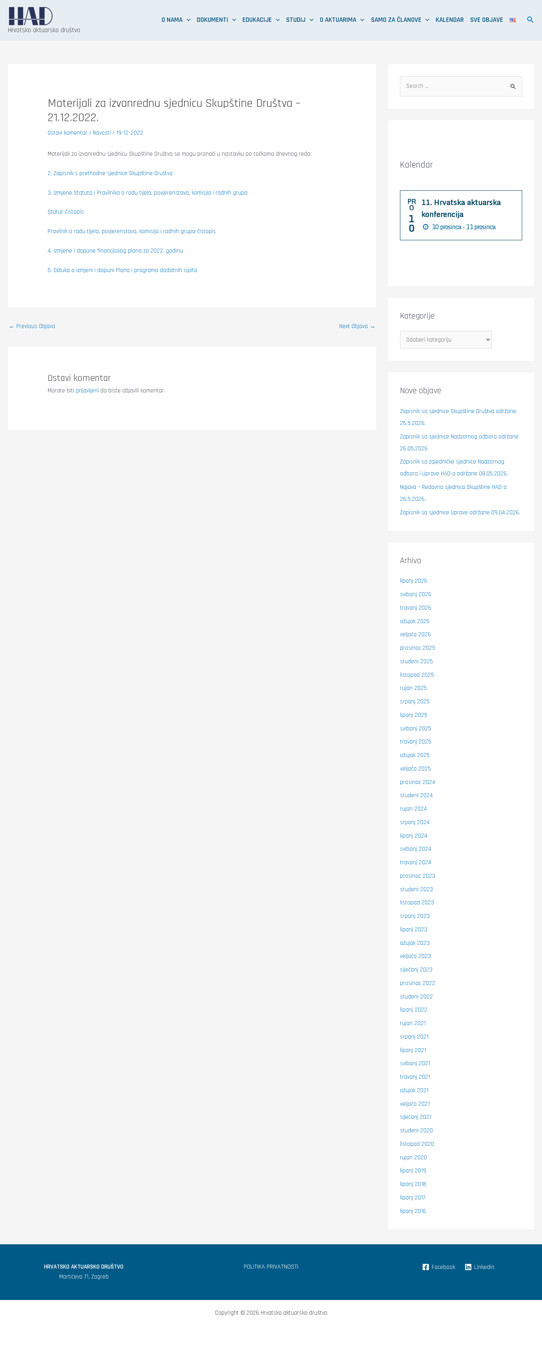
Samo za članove (396, 19)
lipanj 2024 (413, 836)
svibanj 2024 (415, 849)
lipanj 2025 (413, 715)
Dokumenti (212, 19)
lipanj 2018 (413, 1184)
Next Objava (357, 326)
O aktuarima (338, 19)
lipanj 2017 (412, 1197)
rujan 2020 (413, 1157)
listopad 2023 (417, 902)
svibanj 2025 (415, 728)
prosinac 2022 (417, 983)
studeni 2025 (416, 661)
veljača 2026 (415, 634)
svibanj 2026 (415, 594)
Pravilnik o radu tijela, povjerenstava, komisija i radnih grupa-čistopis (132, 231)
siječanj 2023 (416, 969)
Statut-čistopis (66, 212)
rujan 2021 (413, 1023)
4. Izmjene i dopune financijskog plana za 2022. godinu (115, 251)
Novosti (102, 133)
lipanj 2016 (413, 1211)
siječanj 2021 (415, 1117)
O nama (172, 19)
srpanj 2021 (414, 1037)
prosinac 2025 (417, 648)
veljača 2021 (415, 1104)
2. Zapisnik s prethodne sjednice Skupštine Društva (110, 173)
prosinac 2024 (417, 782)
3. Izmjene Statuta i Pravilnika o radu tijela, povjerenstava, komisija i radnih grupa (148, 193)
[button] (186, 20)
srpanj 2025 (415, 701)
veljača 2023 (415, 956)
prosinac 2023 (417, 876)
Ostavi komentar (67, 133)
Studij (296, 19)
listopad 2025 (417, 675)
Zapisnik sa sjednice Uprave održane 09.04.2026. (460, 512)
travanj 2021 (415, 1077)
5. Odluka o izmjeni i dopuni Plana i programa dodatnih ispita (122, 270)
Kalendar (450, 19)
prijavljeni (87, 390)
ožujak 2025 (415, 755)
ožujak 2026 (415, 621)
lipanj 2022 (413, 1010)
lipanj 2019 (413, 1170)
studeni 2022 (416, 996)
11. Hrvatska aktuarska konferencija (461, 208)
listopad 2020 (417, 1144)
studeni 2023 (416, 889)
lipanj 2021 (413, 1050)
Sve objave (486, 19)
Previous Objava (32, 326)
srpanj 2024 (415, 822)
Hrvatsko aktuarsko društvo (44, 30)
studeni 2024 (416, 795)
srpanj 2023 (415, 916)
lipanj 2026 (413, 581)
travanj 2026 (415, 608)
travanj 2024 (415, 862)
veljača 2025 (415, 768)
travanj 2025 (415, 741)
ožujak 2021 (414, 1090)
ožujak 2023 (415, 943)
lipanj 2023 (413, 929)
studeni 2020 (416, 1130)
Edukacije (257, 19)
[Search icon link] (530, 20)
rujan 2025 (413, 688)
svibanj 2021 (415, 1063)
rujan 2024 (413, 809)
